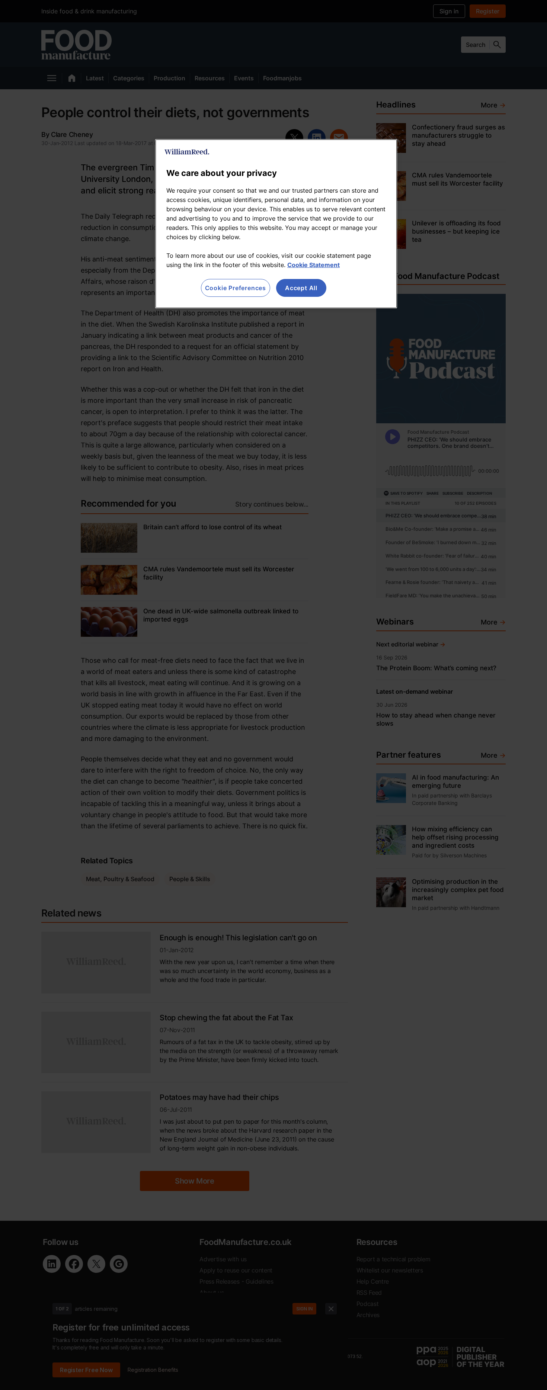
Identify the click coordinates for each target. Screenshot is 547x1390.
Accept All (301, 288)
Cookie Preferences (235, 288)
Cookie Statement (313, 265)
